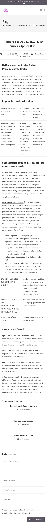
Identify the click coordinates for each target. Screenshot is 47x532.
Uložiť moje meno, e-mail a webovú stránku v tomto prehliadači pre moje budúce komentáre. (21, 511)
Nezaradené (39, 54)
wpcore (6, 54)
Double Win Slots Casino (23, 435)
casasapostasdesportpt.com (13, 202)
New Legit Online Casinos (23, 421)
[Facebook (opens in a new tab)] (23, 3)
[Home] (3, 25)
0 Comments (25, 57)
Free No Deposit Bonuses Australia (23, 406)
